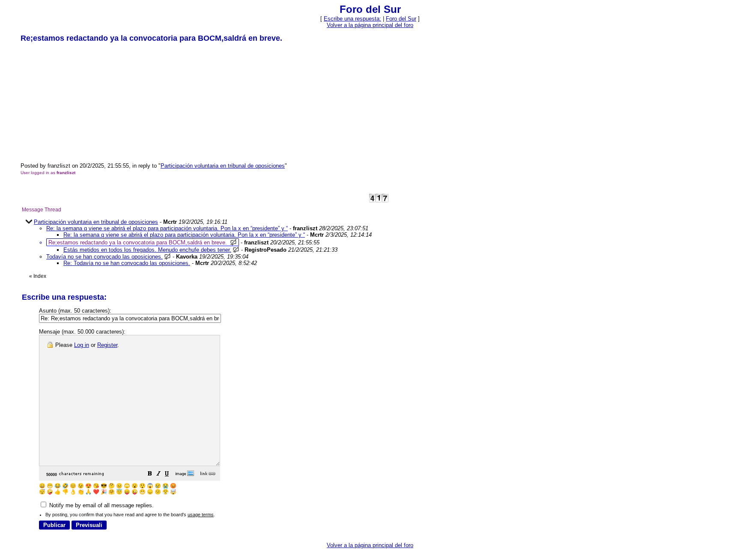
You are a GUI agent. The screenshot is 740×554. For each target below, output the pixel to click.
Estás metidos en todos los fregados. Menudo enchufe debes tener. (147, 250)
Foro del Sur (401, 18)
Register (107, 345)
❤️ (96, 492)
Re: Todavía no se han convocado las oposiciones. (126, 263)
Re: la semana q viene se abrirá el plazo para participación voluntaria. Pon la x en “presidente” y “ (167, 228)
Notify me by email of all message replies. (101, 505)
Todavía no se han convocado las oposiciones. (104, 256)
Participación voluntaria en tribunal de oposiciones (223, 166)
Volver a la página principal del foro (370, 25)
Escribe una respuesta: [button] (352, 18)
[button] (149, 475)
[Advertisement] (85, 102)
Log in (81, 345)
